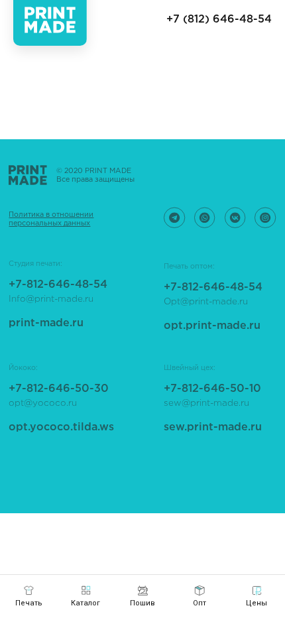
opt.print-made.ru (212, 326)
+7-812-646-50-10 (212, 389)
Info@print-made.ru (51, 299)
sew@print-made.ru (206, 403)
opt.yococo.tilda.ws (61, 427)
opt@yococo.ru (43, 403)
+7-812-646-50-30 (59, 389)
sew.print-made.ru (213, 427)
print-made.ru (46, 323)
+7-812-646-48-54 (213, 287)
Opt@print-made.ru (206, 302)
